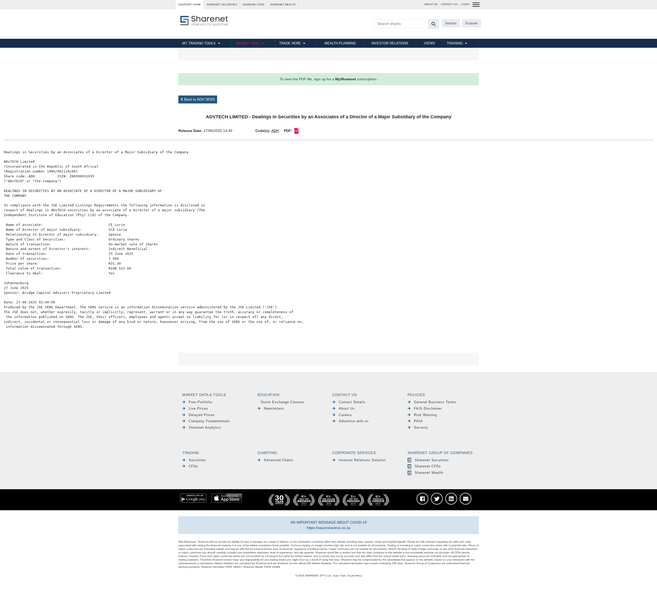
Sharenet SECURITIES (222, 4)
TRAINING (455, 43)
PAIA (418, 421)
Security (421, 427)
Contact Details (352, 402)
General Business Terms (435, 402)
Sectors (451, 23)
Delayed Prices (202, 415)
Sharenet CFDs (253, 4)
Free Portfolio (200, 402)
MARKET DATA (247, 43)
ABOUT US (431, 4)
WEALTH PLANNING (340, 43)
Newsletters (274, 408)
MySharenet (345, 79)
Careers (345, 415)
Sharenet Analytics (205, 427)
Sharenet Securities (432, 460)
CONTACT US (449, 4)
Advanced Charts (278, 460)
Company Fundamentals (209, 421)
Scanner (471, 23)
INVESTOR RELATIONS (389, 43)
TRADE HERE (290, 43)
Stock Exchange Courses (282, 402)
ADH (275, 131)
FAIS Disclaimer (428, 408)
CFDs (193, 466)
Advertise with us (354, 421)
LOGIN (465, 4)
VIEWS (429, 43)
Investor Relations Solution (362, 460)
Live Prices (198, 408)
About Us (347, 408)
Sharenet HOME (189, 4)
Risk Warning (425, 415)
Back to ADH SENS (199, 99)
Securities (197, 460)
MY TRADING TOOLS (199, 43)
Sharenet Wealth (429, 473)
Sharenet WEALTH (282, 4)
